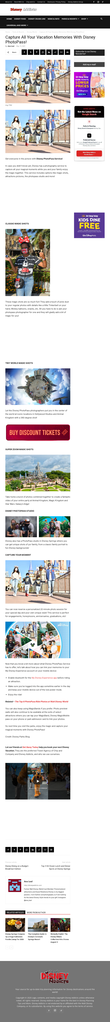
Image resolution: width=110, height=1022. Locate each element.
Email (40, 67)
